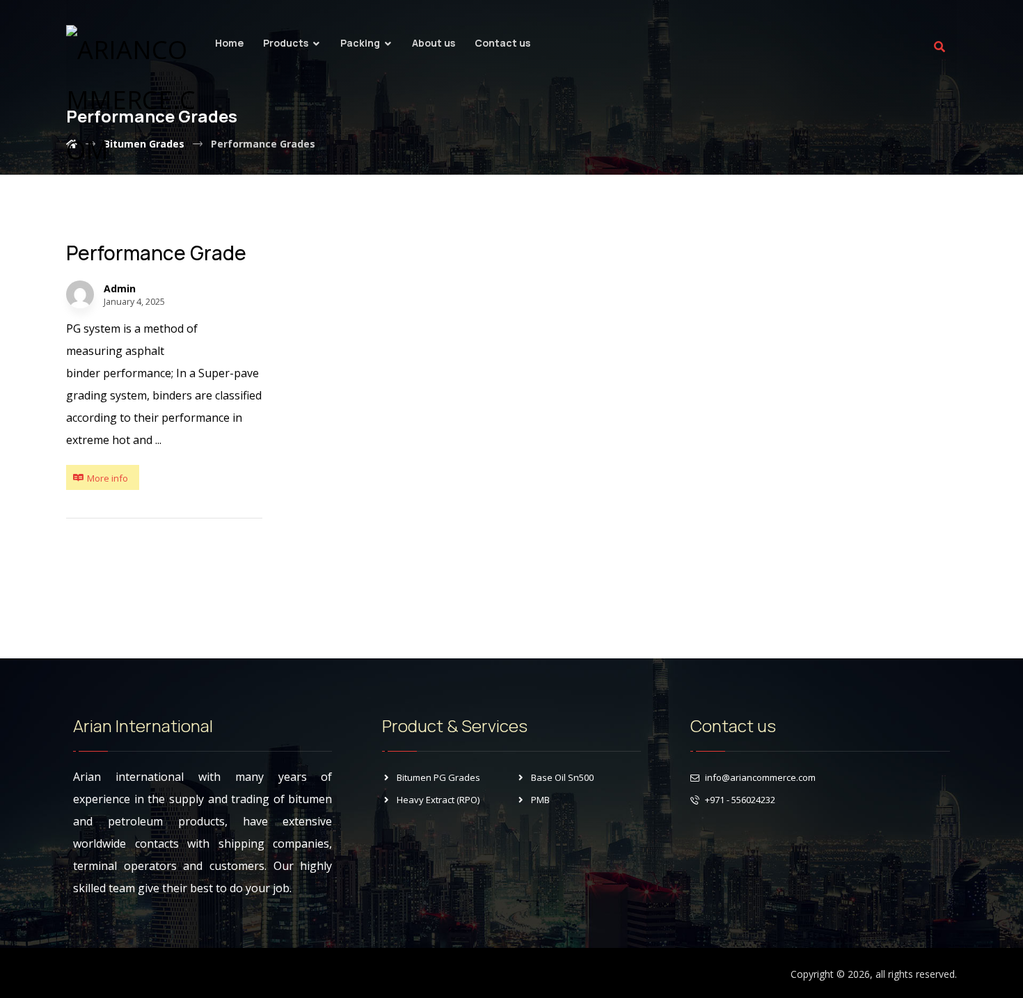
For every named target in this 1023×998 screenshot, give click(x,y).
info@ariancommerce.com (760, 777)
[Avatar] (80, 294)
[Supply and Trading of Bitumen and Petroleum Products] (135, 100)
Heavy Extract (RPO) (438, 799)
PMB (540, 799)
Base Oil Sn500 (562, 777)
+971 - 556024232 (740, 799)
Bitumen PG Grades (438, 777)
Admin (120, 289)
